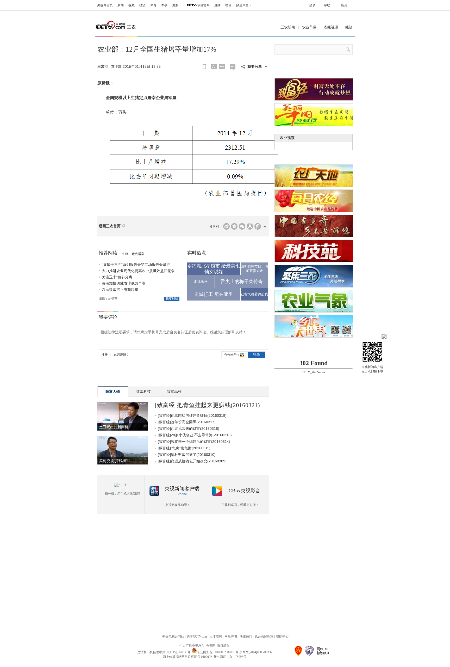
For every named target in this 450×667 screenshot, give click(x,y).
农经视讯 (331, 27)
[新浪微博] (226, 226)
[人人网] (250, 226)
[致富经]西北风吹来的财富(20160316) (188, 428)
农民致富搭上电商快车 (120, 289)
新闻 (120, 5)
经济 (142, 5)
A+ (222, 66)
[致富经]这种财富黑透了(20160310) (187, 454)
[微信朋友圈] (242, 226)
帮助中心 (282, 636)
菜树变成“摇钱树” (113, 461)
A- (214, 66)
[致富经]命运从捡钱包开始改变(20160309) (192, 461)
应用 (344, 5)
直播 (217, 5)
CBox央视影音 (244, 490)
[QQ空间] (234, 226)
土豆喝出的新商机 (113, 427)
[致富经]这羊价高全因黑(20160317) (187, 422)
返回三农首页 (110, 226)
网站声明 (230, 636)
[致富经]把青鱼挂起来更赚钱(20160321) (207, 405)
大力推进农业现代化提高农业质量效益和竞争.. (139, 271)
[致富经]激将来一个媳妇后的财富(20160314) (194, 441)
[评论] (232, 67)
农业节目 (309, 27)
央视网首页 (105, 5)
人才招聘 (215, 636)
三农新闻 (287, 27)
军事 (164, 5)
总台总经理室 (264, 636)
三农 (101, 67)
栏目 (228, 5)
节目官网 (203, 5)
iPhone (182, 494)
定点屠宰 (138, 254)
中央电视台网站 (173, 636)
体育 (153, 5)
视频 (131, 5)
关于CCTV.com (197, 636)
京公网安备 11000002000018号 (217, 652)
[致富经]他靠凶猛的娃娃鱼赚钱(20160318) (192, 415)
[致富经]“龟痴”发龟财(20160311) (184, 448)
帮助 (327, 5)
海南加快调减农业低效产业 (124, 283)
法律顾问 (246, 636)
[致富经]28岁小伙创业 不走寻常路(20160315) (195, 435)
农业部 (116, 66)
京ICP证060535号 (178, 652)
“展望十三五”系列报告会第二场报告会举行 (136, 264)
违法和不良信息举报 (151, 652)
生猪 (125, 254)
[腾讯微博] (257, 226)
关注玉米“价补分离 (117, 277)
